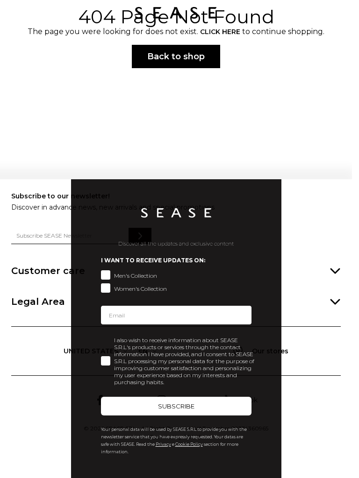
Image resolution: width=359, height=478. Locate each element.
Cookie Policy (189, 444)
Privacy (163, 444)
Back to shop (176, 56)
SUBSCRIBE (176, 406)
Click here (220, 32)
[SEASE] (175, 13)
